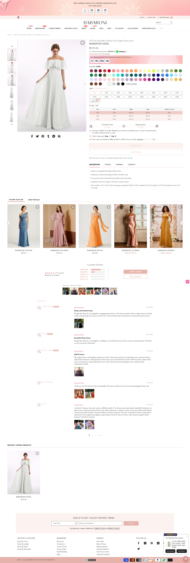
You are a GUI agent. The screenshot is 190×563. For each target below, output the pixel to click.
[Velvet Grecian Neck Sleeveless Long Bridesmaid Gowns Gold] (166, 226)
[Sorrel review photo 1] (79, 424)
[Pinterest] (42, 136)
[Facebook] (31, 136)
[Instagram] (145, 543)
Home (9, 35)
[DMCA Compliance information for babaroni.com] (90, 560)
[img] (79, 308)
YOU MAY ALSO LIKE (16, 200)
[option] (51, 85)
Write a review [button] (135, 272)
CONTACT (131, 165)
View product (170, 551)
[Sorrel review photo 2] (89, 424)
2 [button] (92, 435)
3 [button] (95, 435)
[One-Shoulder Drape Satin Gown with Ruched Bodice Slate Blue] (23, 226)
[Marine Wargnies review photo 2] (89, 394)
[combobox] (162, 22)
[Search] (164, 22)
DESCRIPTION (94, 165)
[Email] (59, 136)
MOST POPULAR (33, 200)
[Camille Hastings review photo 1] (79, 323)
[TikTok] (158, 543)
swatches (140, 139)
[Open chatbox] (185, 559)
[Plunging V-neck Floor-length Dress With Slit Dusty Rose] (59, 226)
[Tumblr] (48, 136)
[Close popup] (187, 536)
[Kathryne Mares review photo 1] (79, 371)
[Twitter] (37, 136)
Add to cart (136, 146)
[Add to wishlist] (82, 42)
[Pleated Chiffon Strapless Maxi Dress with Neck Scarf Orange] (95, 226)
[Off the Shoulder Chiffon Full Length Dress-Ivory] (23, 472)
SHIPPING (119, 165)
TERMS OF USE (99, 528)
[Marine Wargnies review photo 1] (79, 394)
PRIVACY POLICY (114, 528)
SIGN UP (131, 523)
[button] (19, 83)
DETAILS (108, 165)
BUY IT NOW (136, 152)
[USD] (19, 17)
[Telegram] (53, 136)
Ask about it (181, 551)
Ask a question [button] (135, 277)
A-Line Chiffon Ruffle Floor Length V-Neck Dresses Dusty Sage (178, 543)
